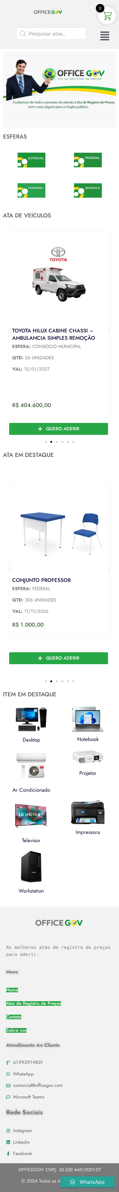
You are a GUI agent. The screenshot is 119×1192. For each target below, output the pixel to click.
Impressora (88, 832)
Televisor (31, 840)
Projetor (87, 773)
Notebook (88, 739)
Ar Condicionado (31, 790)
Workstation (31, 890)
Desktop (31, 739)
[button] (10, 331)
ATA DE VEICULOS (27, 215)
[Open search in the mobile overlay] (51, 34)
